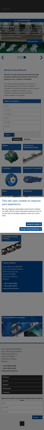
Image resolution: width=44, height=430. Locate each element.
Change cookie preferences (29, 229)
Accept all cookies (33, 224)
